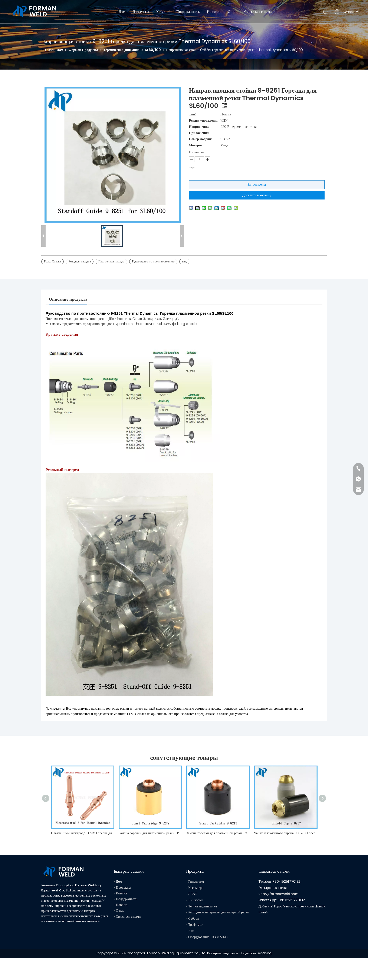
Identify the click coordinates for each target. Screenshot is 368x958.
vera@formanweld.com (278, 893)
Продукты (141, 11)
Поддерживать (188, 11)
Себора (193, 918)
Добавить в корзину (256, 195)
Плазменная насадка (111, 261)
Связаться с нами (258, 11)
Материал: (197, 145)
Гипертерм (196, 881)
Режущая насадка (80, 261)
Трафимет (195, 924)
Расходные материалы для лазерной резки (218, 912)
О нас (232, 11)
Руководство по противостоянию (153, 261)
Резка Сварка (52, 261)
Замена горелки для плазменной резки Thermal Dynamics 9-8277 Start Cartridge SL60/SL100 (150, 833)
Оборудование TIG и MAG (208, 937)
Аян (191, 930)
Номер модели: (200, 139)
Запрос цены (256, 184)
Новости (214, 11)
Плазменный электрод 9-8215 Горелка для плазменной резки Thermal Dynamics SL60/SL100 (82, 833)
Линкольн (195, 900)
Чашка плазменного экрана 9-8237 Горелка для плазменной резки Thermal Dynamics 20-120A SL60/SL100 (286, 833)
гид (184, 261)
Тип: (192, 114)
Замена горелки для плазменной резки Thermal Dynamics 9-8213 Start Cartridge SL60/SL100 (218, 833)
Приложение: (199, 132)
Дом (122, 11)
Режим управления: (204, 120)
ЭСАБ (192, 893)
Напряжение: (199, 126)
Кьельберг (195, 887)
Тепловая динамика (202, 906)
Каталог (162, 11)
